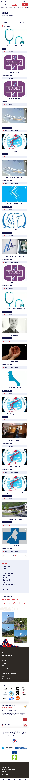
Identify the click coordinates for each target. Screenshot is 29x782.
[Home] (15, 4)
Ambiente (4, 657)
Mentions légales (5, 767)
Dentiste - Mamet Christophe (14, 98)
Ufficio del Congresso (7, 655)
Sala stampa (5, 660)
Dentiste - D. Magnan (14, 72)
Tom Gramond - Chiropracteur (14, 440)
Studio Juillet (5, 771)
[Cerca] (6, 4)
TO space (4, 663)
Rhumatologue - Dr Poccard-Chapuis (14, 203)
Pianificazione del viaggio (10, 7)
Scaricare (4, 676)
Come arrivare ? (5, 571)
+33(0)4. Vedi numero (9, 51)
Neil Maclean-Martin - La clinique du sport (14, 177)
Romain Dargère (14, 335)
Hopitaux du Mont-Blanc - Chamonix (15, 519)
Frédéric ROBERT (14, 151)
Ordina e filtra (21, 22)
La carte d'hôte (5, 589)
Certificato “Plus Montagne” (8, 573)
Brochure (4, 568)
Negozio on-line (5, 652)
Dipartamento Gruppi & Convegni (8, 584)
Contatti (4, 774)
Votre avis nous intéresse (7, 587)
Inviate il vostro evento (7, 671)
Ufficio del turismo (6, 575)
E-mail (6, 130)
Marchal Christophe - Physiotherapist (14, 414)
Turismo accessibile (6, 580)
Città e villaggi (4, 1)
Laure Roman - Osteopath (14, 230)
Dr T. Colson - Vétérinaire (14, 545)
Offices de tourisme (6, 665)
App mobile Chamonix (6, 566)
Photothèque (5, 668)
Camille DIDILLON (14, 361)
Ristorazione (4, 578)
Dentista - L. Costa (14, 282)
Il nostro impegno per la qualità (9, 765)
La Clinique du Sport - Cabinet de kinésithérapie (14, 125)
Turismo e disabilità (6, 678)
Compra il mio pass (7, 707)
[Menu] (2, 4)
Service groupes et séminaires (9, 673)
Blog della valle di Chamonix (8, 650)
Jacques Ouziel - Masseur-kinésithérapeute (14, 493)
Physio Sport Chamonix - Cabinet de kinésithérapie (15, 256)
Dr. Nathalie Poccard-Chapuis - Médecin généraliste (14, 309)
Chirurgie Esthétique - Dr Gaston (14, 387)
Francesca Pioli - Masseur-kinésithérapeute (14, 466)
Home (2, 7)
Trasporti (4, 582)
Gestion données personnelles (8, 769)
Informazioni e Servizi (20, 7)
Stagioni (24, 1)
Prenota (24, 4)
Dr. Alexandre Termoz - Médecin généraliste (14, 46)
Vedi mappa (5, 22)
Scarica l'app (5, 725)
